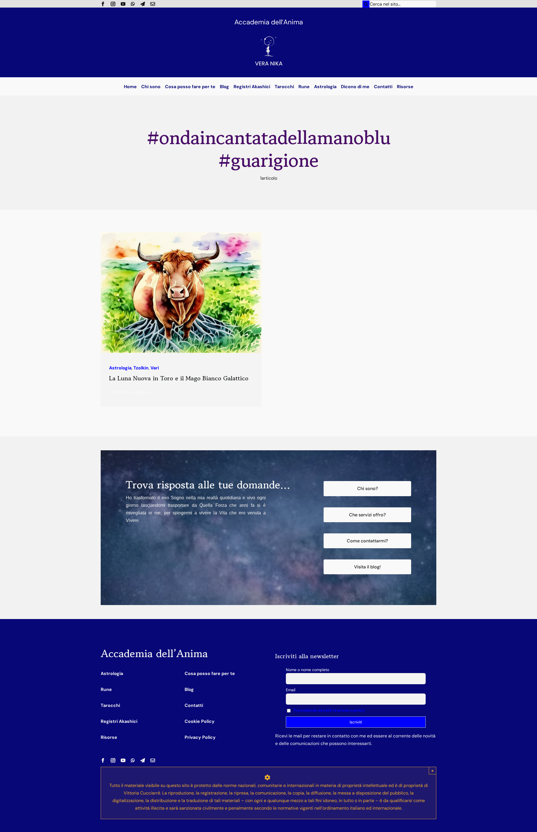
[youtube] (123, 4)
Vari (154, 368)
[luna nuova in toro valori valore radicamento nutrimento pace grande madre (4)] (181, 234)
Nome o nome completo (307, 669)
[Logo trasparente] (268, 30)
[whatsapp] (133, 4)
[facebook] (103, 4)
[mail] (152, 4)
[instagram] (113, 4)
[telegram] (142, 4)
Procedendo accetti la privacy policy (329, 710)
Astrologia (120, 368)
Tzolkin (141, 368)
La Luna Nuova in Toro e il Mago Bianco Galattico (178, 378)
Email (290, 689)
